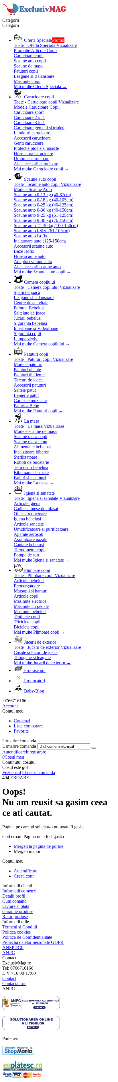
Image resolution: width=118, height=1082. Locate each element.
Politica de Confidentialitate (27, 937)
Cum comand (14, 901)
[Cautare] (93, 748)
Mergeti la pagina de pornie (38, 846)
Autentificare (14, 751)
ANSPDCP (12, 947)
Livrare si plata (15, 906)
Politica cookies (16, 932)
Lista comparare (28, 725)
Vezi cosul (11, 772)
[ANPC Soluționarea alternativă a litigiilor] (31, 1008)
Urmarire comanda (19, 746)
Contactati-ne (14, 983)
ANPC (8, 952)
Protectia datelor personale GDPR (33, 942)
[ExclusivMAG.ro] (35, 15)
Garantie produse (17, 911)
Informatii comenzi (19, 890)
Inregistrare (36, 751)
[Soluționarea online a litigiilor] (31, 1028)
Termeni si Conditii (19, 926)
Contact (9, 978)
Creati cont (24, 876)
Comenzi (22, 720)
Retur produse (15, 916)
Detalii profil (13, 896)
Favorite (21, 731)
